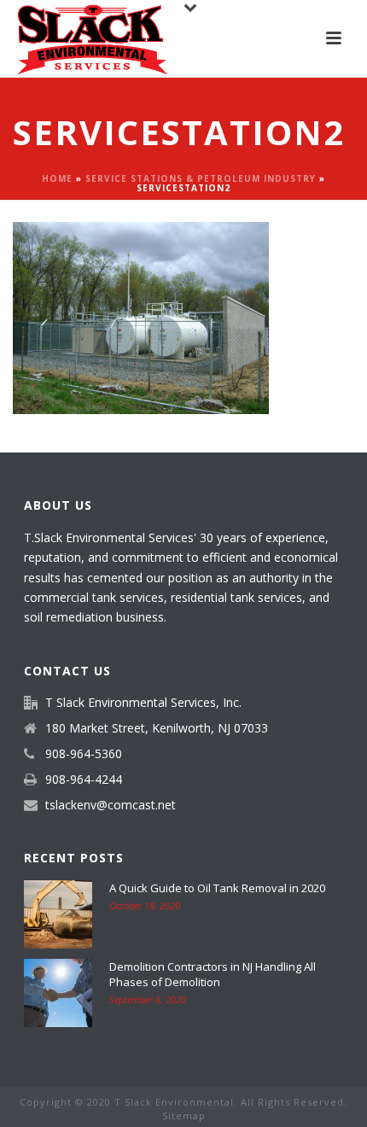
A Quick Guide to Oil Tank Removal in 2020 (217, 888)
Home (57, 178)
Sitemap (184, 1115)
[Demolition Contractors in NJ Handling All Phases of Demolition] (58, 993)
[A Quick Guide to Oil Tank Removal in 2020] (58, 914)
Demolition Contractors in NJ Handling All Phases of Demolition (212, 974)
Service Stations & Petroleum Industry (200, 178)
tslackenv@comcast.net (110, 805)
